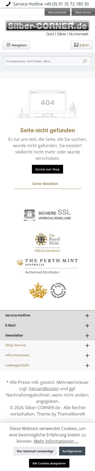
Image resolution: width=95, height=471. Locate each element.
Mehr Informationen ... (56, 441)
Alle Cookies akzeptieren (49, 463)
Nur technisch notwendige (35, 451)
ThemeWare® (71, 414)
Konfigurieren (72, 451)
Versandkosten (44, 388)
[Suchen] (84, 61)
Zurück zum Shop (47, 169)
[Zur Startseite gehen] (47, 27)
